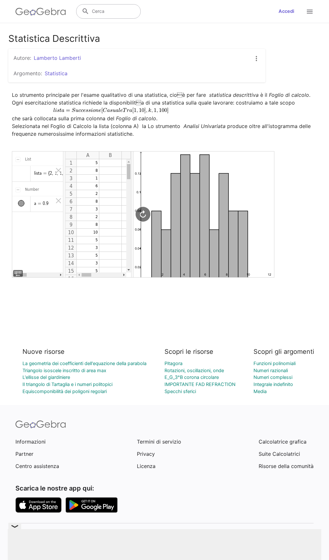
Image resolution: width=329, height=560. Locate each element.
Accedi (286, 11)
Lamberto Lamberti (57, 58)
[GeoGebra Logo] (40, 11)
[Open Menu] (310, 11)
